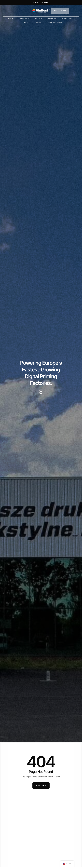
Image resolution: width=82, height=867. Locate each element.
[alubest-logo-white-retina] (41, 9)
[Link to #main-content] (41, 392)
